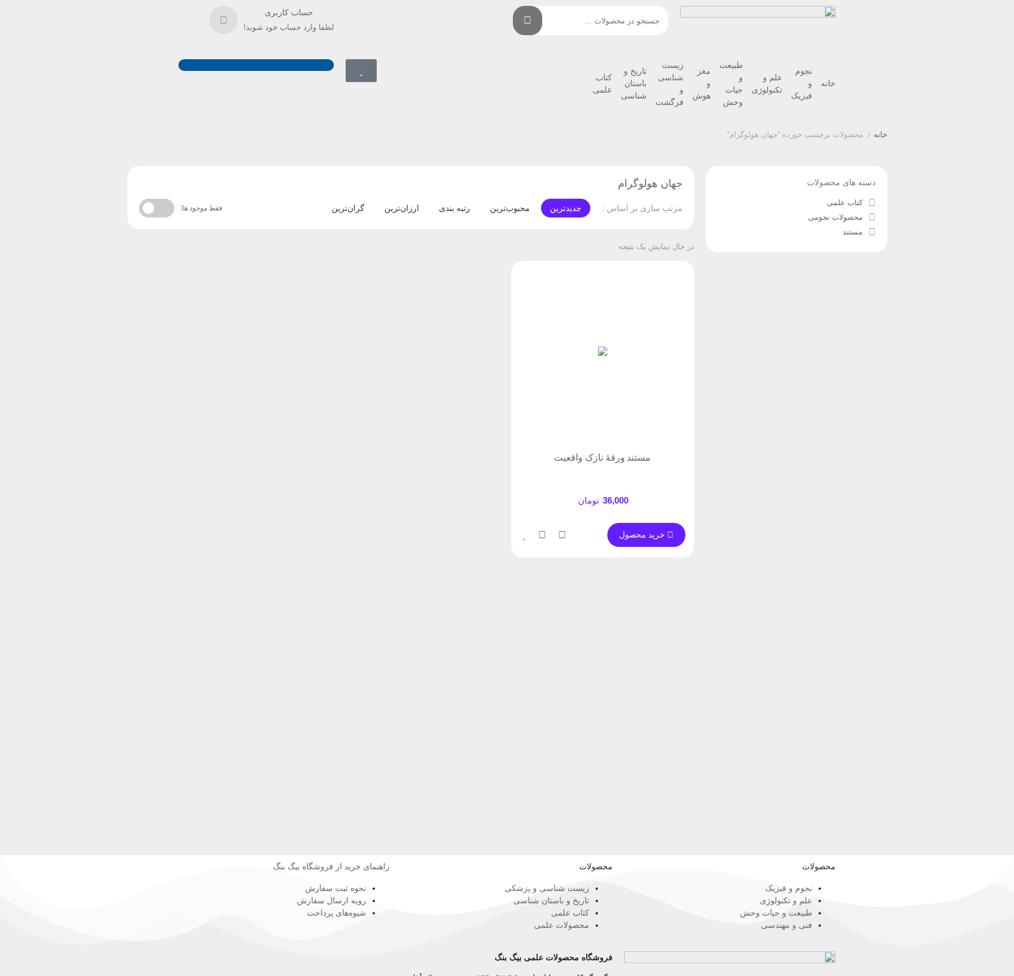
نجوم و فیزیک (801, 83)
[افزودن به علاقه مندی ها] (524, 535)
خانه (828, 83)
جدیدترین (566, 208)
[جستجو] (527, 20)
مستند (853, 231)
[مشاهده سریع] (562, 535)
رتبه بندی (454, 208)
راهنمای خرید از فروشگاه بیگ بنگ (331, 866)
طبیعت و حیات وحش (731, 83)
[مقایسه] (542, 535)
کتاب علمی (845, 202)
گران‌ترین (348, 208)
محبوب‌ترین (510, 208)
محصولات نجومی (835, 217)
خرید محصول (643, 534)
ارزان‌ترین (401, 208)
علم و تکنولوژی (767, 83)
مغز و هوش (701, 83)
